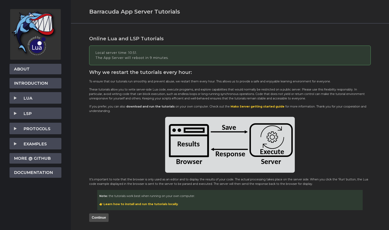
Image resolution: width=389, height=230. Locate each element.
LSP (28, 113)
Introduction (31, 83)
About (22, 69)
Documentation (33, 172)
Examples (35, 144)
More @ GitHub (32, 158)
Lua (28, 98)
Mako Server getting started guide (257, 106)
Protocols (37, 128)
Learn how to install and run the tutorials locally (141, 204)
